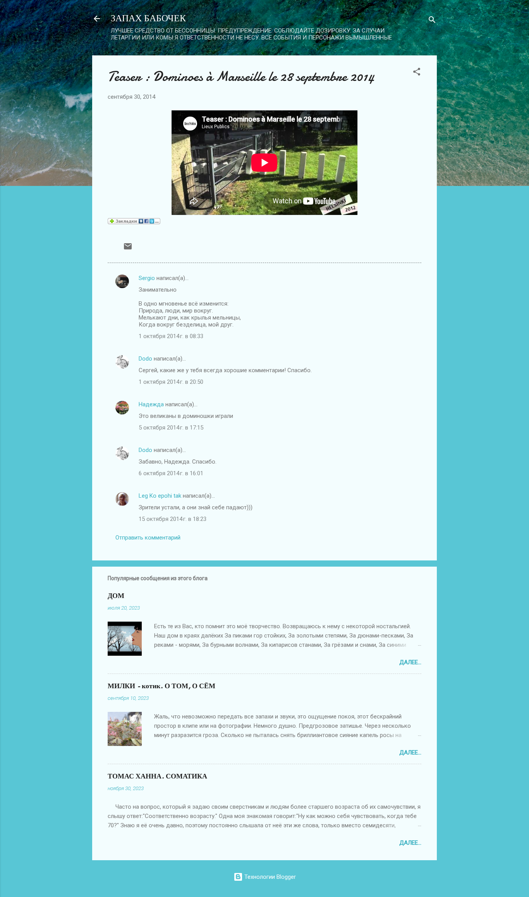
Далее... (410, 662)
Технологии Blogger (269, 876)
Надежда (151, 404)
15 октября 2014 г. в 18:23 (172, 519)
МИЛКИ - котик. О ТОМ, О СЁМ (161, 686)
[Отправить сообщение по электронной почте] (127, 249)
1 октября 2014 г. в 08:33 (171, 336)
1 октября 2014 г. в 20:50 (171, 381)
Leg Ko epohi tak (160, 495)
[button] (416, 73)
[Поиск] (432, 21)
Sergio (147, 278)
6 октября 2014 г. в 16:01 (171, 473)
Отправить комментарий (147, 537)
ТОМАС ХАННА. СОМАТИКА (157, 776)
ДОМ (116, 596)
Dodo (145, 358)
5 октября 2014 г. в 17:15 (171, 427)
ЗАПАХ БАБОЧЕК (148, 18)
